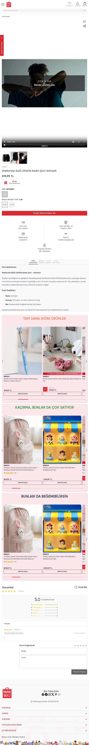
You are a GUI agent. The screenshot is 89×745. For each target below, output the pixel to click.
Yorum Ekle (82, 587)
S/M (5, 205)
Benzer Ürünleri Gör (44, 85)
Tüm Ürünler (6, 16)
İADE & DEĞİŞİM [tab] (48, 262)
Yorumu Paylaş (79, 672)
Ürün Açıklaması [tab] (33, 262)
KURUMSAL (6, 708)
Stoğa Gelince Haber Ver (44, 213)
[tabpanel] (44, 289)
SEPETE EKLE (23, 394)
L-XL (12, 205)
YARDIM (5, 714)
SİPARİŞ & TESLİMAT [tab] (41, 262)
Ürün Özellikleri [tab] (56, 262)
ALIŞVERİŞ (6, 719)
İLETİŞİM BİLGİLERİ (9, 731)
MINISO (4, 167)
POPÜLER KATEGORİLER (12, 725)
